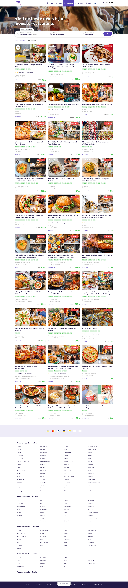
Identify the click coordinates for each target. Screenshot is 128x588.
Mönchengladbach (92, 530)
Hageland (42, 506)
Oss (65, 473)
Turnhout (90, 509)
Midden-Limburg (68, 461)
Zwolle (89, 491)
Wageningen (91, 473)
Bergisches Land (21, 533)
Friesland (42, 473)
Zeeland (90, 485)
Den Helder (43, 447)
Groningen (43, 482)
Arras (18, 560)
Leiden (66, 455)
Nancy (65, 560)
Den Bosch (19, 488)
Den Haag (19, 491)
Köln (65, 536)
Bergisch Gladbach (22, 536)
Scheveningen (67, 491)
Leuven (66, 500)
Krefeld (66, 533)
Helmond (42, 491)
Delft (18, 485)
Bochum (19, 539)
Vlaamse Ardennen (93, 512)
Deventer (42, 449)
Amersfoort (20, 455)
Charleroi (19, 518)
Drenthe (42, 458)
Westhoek (90, 521)
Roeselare (90, 503)
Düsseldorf (43, 536)
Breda (18, 476)
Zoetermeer (91, 488)
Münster (90, 533)
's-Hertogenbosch (92, 447)
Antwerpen (20, 503)
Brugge (19, 509)
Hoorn (65, 449)
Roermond (67, 482)
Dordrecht (43, 455)
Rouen (89, 557)
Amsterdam (20, 458)
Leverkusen (67, 539)
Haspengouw (43, 509)
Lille (41, 566)
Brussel (19, 512)
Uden (89, 458)
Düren (42, 533)
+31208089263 (97, 585)
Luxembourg (67, 506)
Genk (41, 500)
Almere (19, 452)
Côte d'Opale (20, 566)
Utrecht (90, 461)
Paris (65, 563)
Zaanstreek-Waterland (94, 482)
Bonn (18, 542)
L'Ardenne (43, 521)
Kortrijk (42, 518)
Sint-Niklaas (91, 506)
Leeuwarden (67, 452)
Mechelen (66, 509)
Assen (18, 467)
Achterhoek (20, 447)
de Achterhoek (20, 479)
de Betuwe (19, 482)
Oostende (66, 521)
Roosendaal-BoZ (68, 485)
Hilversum (67, 447)
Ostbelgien (91, 500)
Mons (65, 512)
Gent (41, 503)
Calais (18, 563)
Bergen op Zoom (21, 470)
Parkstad (66, 479)
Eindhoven (43, 464)
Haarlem (42, 485)
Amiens (19, 557)
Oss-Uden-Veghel (69, 476)
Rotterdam (67, 488)
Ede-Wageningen (45, 461)
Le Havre (42, 563)
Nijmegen (66, 464)
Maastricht (67, 458)
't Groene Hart (44, 479)
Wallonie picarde (92, 518)
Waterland (90, 476)
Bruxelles (19, 515)
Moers (65, 542)
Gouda (42, 476)
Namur (66, 515)
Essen (41, 539)
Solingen (19, 548)
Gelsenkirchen (44, 542)
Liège (65, 503)
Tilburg (90, 452)
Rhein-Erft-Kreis (92, 545)
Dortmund (19, 545)
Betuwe (19, 473)
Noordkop (66, 467)
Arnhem (19, 464)
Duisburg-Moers (44, 530)
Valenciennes (91, 563)
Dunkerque (43, 557)
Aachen (19, 530)
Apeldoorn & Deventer (23, 461)
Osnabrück (90, 539)
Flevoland (43, 470)
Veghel (89, 470)
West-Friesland (92, 479)
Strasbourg (91, 560)
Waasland (90, 515)
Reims (65, 566)
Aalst (18, 500)
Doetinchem (43, 452)
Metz (65, 557)
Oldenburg (90, 536)
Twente (90, 455)
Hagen (42, 545)
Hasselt (42, 512)
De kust (19, 521)
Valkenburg (91, 464)
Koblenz (66, 530)
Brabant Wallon (21, 506)
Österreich (19, 576)
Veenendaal (91, 467)
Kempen (42, 515)
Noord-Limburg (68, 470)
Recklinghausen (92, 542)
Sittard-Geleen (92, 449)
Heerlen (42, 488)
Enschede (42, 467)
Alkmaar (19, 449)
